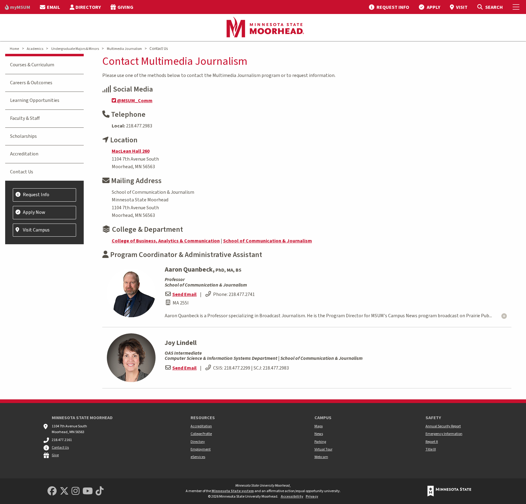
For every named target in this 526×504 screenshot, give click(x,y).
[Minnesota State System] (449, 491)
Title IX (431, 449)
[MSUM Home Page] (263, 27)
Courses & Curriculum (32, 64)
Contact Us (21, 172)
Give (55, 455)
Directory (198, 441)
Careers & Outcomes (31, 82)
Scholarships (23, 136)
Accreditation (24, 154)
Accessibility (292, 496)
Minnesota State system (233, 491)
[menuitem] (17, 7)
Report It (432, 441)
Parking (320, 441)
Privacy (312, 496)
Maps (318, 426)
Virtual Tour (323, 449)
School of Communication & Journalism (267, 241)
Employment (201, 449)
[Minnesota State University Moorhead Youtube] (87, 491)
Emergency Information (444, 433)
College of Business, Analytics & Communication (166, 241)
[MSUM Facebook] (52, 491)
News (318, 433)
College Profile (201, 433)
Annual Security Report (443, 426)
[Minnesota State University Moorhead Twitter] (64, 491)
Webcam (321, 457)
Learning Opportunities (34, 100)
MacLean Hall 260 (130, 151)
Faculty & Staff (25, 118)
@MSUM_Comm (134, 100)
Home (14, 48)
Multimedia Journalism (124, 48)
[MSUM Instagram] (75, 491)
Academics (35, 48)
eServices (198, 457)
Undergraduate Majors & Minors (75, 48)
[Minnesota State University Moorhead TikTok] (99, 491)
